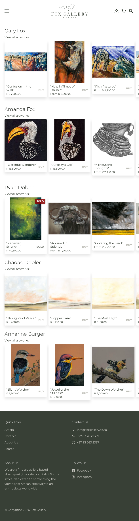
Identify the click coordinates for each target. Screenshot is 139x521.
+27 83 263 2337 (88, 436)
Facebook (84, 470)
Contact (10, 436)
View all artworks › (17, 37)
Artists (9, 430)
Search (9, 449)
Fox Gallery (38, 510)
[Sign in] (116, 11)
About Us (11, 442)
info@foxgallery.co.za (92, 430)
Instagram (84, 477)
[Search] (130, 11)
